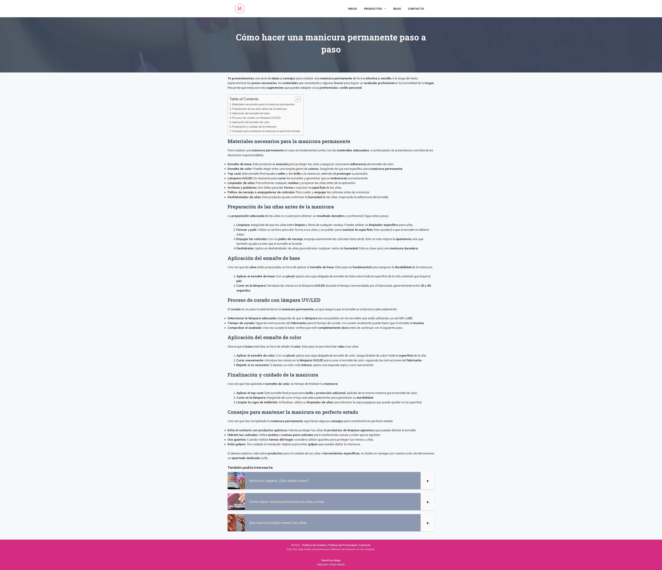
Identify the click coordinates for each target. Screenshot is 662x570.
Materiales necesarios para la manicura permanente (263, 104)
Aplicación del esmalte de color (250, 122)
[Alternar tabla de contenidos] (296, 99)
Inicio (352, 8)
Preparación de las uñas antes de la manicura (259, 108)
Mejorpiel (322, 564)
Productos (373, 8)
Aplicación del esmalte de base (251, 113)
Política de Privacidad (342, 545)
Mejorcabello (337, 564)
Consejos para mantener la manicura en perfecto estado (266, 131)
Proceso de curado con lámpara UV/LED (256, 117)
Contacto (416, 8)
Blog (397, 8)
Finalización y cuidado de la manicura (254, 126)
